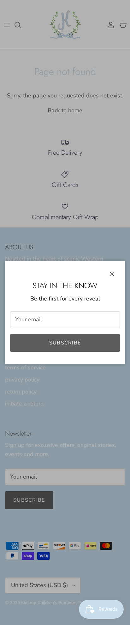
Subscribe (65, 342)
